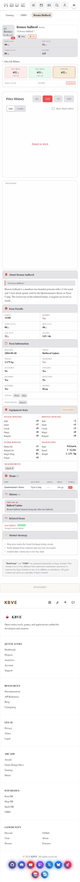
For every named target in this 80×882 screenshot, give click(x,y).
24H (47, 99)
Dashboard (10, 649)
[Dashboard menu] (33, 5)
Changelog (10, 707)
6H (36, 99)
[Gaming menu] (49, 5)
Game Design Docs (14, 764)
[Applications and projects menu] (41, 5)
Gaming (10, 15)
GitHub (46, 833)
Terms (8, 733)
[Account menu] (64, 5)
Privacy (8, 728)
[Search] (57, 5)
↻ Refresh (71, 83)
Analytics (9, 660)
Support (9, 670)
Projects (9, 654)
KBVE (34, 856)
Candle (20, 108)
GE (33, 36)
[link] (10, 602)
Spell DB (9, 806)
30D (69, 99)
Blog (7, 702)
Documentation (12, 691)
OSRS (24, 15)
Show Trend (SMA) (65, 108)
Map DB (9, 801)
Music (8, 775)
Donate (8, 843)
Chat (7, 838)
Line (11, 108)
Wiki (23, 36)
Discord (8, 833)
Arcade (8, 759)
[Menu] (74, 5)
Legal (7, 738)
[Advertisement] (40, 226)
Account (9, 665)
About (45, 838)
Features (46, 843)
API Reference (12, 696)
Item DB (9, 796)
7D (58, 99)
